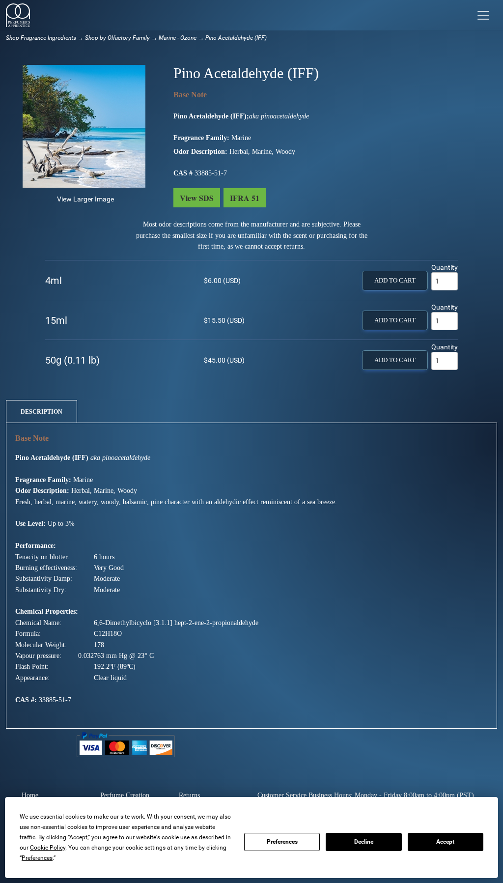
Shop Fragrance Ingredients (41, 37)
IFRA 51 (244, 197)
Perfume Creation (124, 795)
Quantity (444, 267)
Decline (363, 841)
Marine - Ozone (177, 37)
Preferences (282, 841)
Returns (189, 795)
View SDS (197, 197)
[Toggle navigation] (483, 15)
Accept (445, 841)
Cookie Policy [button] (47, 847)
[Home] (18, 15)
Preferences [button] (37, 858)
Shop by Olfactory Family (117, 37)
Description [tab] (41, 411)
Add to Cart (395, 280)
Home (30, 795)
